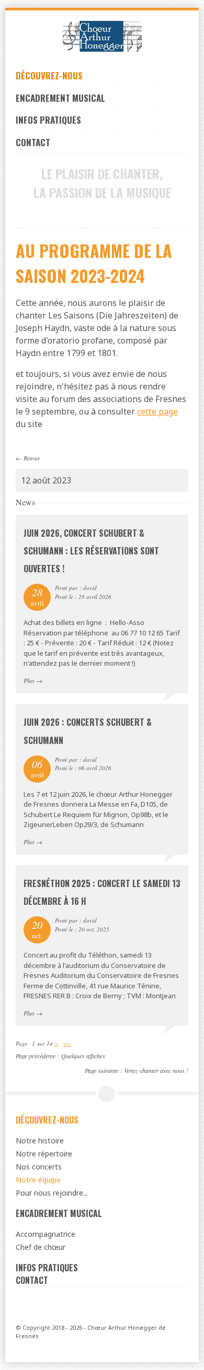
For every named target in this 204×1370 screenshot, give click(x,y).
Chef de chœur (40, 1247)
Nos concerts (39, 1167)
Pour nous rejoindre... (52, 1193)
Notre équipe (38, 1180)
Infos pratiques (48, 119)
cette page (157, 411)
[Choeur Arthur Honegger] (102, 36)
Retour (32, 458)
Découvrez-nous (49, 75)
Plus (29, 680)
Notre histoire (40, 1140)
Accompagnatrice (45, 1234)
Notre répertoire (44, 1154)
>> (67, 1043)
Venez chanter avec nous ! (156, 1070)
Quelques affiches (83, 1056)
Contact (33, 142)
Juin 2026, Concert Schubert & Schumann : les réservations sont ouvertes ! (91, 551)
